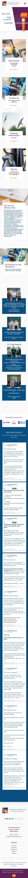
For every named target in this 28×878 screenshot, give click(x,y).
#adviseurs (7, 509)
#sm (5, 746)
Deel (24, 479)
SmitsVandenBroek (16, 495)
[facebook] (15, 818)
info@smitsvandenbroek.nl (14, 836)
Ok (14, 875)
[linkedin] (22, 818)
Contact (14, 853)
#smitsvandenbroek (9, 508)
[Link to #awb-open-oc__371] (25, 3)
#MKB (15, 621)
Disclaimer (14, 866)
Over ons (14, 845)
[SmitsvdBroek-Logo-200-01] (11, 2)
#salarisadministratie (9, 619)
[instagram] (19, 818)
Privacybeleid (20, 864)
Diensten (14, 847)
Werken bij (14, 849)
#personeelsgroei (8, 621)
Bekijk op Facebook (18, 479)
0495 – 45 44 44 (14, 834)
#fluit (16, 583)
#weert (12, 509)
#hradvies (18, 617)
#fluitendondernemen (10, 622)
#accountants (19, 508)
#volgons (16, 509)
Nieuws (14, 851)
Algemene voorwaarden (10, 864)
